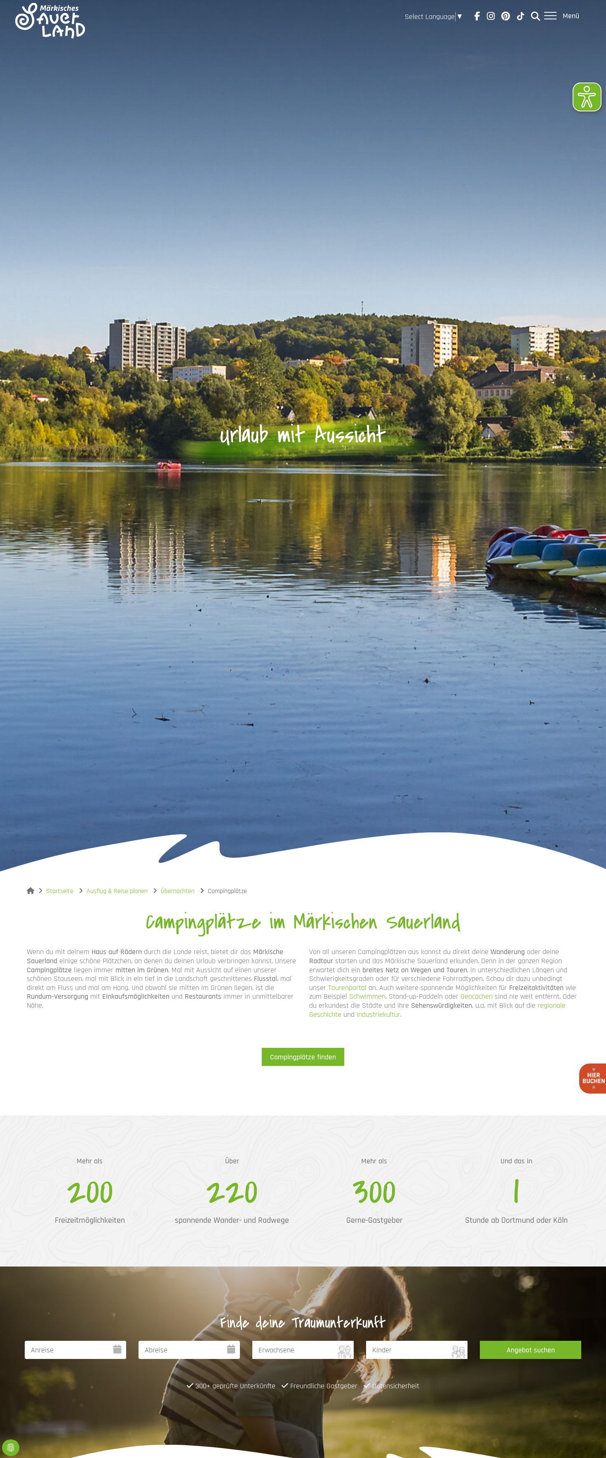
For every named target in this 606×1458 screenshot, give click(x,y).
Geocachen (476, 996)
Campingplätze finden (303, 1057)
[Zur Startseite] (50, 16)
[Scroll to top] (586, 1438)
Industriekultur (378, 1014)
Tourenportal (347, 987)
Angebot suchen (531, 1350)
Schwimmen (367, 996)
